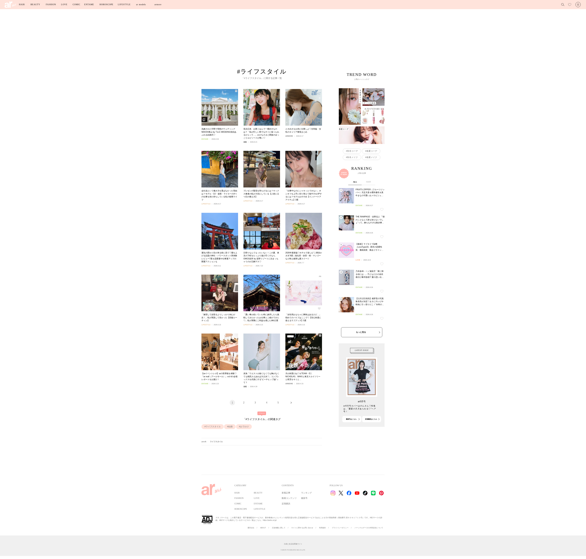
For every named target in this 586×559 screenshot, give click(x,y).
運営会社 (251, 528)
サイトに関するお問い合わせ (302, 528)
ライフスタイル (213, 426)
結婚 (230, 426)
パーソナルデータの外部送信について (368, 528)
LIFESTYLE (124, 4)
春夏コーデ (371, 151)
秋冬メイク (352, 157)
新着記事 (286, 493)
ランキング (306, 493)
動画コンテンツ (289, 498)
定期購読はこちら (371, 419)
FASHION (51, 4)
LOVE (64, 4)
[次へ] (291, 402)
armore (157, 4)
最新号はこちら (351, 419)
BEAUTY (35, 4)
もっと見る (361, 332)
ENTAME (89, 4)
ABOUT (263, 528)
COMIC (76, 4)
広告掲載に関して (278, 528)
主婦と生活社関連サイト (293, 544)
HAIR (22, 4)
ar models (141, 4)
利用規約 (322, 528)
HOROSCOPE (106, 4)
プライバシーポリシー (340, 528)
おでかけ (244, 426)
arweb (203, 442)
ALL (355, 182)
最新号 (304, 498)
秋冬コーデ (352, 151)
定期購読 (286, 504)
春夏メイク (371, 157)
